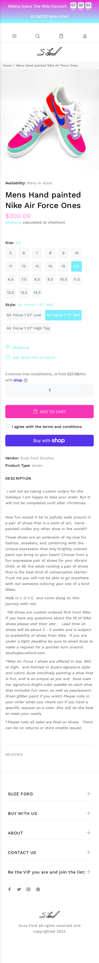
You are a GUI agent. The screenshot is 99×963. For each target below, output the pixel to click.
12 (24, 266)
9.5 (50, 279)
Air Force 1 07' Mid (63, 315)
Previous (5, 119)
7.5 (23, 279)
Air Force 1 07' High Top (28, 328)
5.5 (76, 266)
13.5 (23, 292)
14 (50, 266)
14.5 (37, 292)
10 (77, 253)
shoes (37, 465)
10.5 (63, 279)
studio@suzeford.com (25, 653)
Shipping (13, 222)
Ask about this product (34, 357)
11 (10, 266)
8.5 (37, 279)
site (52, 624)
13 (37, 266)
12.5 (10, 292)
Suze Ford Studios (37, 458)
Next (94, 119)
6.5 (10, 279)
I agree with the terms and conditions (47, 426)
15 (63, 266)
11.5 (76, 279)
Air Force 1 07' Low (24, 315)
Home (7, 65)
